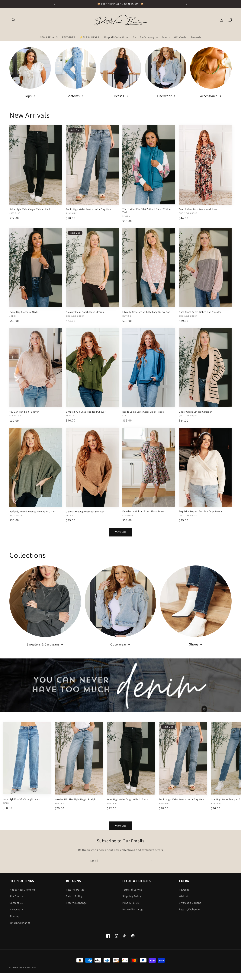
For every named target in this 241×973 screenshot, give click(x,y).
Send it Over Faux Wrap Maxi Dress (198, 209)
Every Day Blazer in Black (23, 312)
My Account (16, 909)
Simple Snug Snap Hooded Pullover (85, 411)
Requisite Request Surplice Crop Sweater (201, 511)
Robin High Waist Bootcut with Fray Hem (88, 209)
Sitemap (14, 916)
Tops (27, 96)
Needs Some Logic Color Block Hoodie (143, 411)
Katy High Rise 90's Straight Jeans (21, 799)
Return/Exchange (19, 922)
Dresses (118, 96)
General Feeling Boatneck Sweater (85, 511)
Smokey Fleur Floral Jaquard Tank (85, 312)
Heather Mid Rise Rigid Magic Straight (75, 799)
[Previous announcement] (54, 4)
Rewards (184, 889)
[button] (13, 20)
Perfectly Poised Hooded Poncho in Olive (31, 511)
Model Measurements (22, 889)
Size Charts (16, 896)
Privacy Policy (130, 902)
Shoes (193, 644)
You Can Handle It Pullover (24, 411)
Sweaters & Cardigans (43, 644)
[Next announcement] (186, 4)
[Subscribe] (150, 861)
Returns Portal (75, 889)
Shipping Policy (131, 896)
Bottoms (73, 96)
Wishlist (183, 896)
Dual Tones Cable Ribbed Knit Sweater (200, 312)
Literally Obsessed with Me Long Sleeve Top (146, 312)
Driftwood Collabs (190, 902)
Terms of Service (132, 889)
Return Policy (74, 896)
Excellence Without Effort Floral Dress (143, 511)
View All (120, 532)
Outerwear (164, 96)
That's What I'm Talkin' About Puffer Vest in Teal (146, 211)
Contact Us (16, 902)
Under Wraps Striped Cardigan (195, 411)
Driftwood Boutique (26, 967)
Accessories (208, 96)
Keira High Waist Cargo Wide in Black (30, 209)
